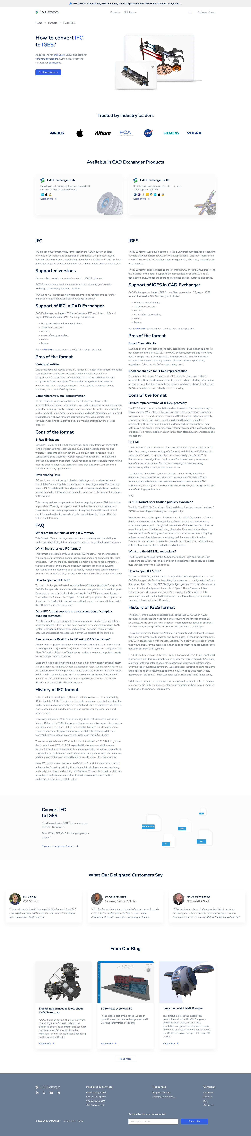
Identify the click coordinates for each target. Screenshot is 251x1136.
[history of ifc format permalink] (80, 690)
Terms (80, 1121)
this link (47, 349)
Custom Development (96, 1096)
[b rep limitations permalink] (61, 440)
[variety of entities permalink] (61, 364)
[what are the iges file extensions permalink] (178, 551)
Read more (125, 1058)
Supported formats (161, 1092)
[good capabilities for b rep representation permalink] (189, 371)
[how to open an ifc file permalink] (71, 580)
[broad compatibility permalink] (157, 343)
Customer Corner (206, 12)
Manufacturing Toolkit (96, 1092)
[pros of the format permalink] (74, 357)
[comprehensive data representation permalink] (87, 396)
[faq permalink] (46, 525)
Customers (208, 1092)
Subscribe (194, 1121)
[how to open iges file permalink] (162, 571)
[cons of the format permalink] (75, 432)
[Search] (190, 12)
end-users (59, 54)
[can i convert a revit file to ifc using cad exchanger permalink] (112, 639)
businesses (55, 62)
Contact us (208, 1105)
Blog (205, 1101)
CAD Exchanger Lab (95, 1105)
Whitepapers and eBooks (164, 1096)
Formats (52, 23)
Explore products (48, 72)
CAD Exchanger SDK (95, 1101)
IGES (48, 44)
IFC (79, 37)
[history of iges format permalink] (176, 607)
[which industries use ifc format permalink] (82, 549)
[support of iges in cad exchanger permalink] (202, 285)
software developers (46, 58)
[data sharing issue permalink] (62, 475)
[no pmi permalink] (140, 442)
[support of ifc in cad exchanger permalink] (105, 306)
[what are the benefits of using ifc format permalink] (96, 533)
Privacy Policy (69, 1121)
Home (38, 23)
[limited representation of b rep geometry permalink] (188, 403)
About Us (207, 1096)
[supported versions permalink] (77, 271)
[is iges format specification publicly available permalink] (194, 502)
